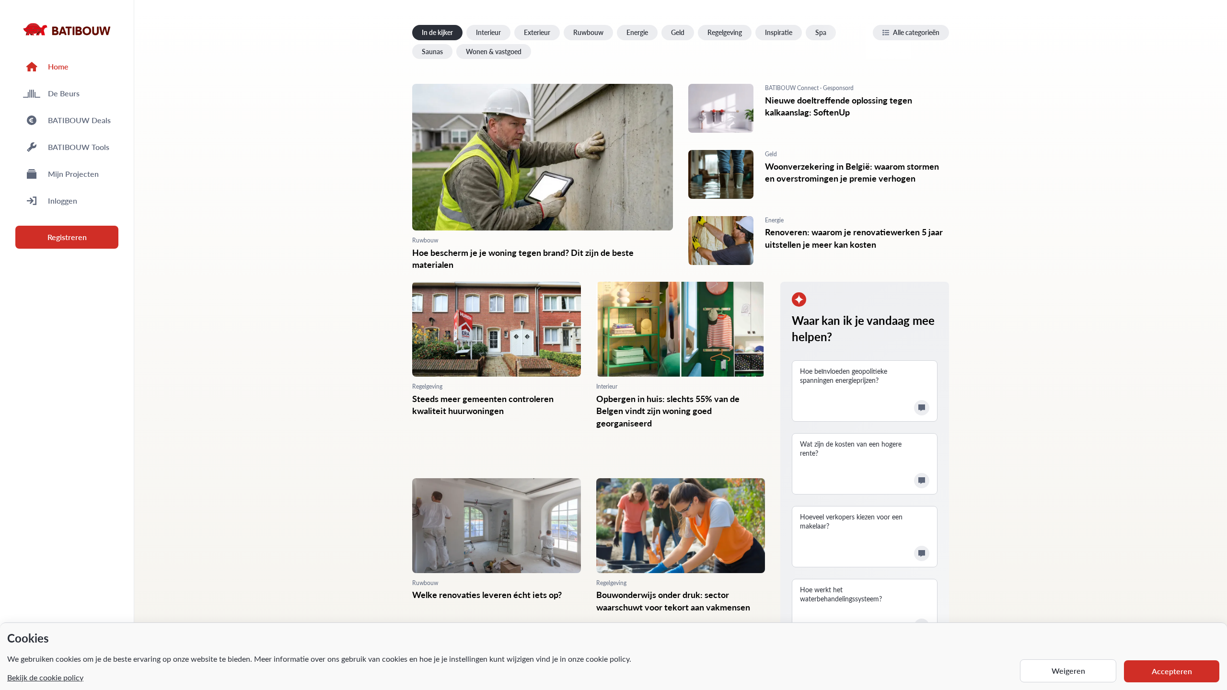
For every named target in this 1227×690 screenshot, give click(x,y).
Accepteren (1172, 671)
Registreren (67, 236)
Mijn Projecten (73, 173)
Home (58, 66)
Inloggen (62, 200)
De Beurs (64, 93)
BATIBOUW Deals (79, 120)
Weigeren (1068, 670)
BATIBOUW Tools (78, 146)
